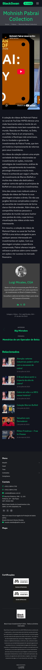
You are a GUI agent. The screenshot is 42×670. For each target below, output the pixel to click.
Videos (15, 314)
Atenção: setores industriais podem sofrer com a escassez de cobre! (28, 363)
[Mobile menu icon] (37, 3)
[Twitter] (21, 305)
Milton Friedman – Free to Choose (27, 433)
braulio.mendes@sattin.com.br (15, 522)
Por (26, 314)
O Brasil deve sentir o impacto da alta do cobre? (26, 380)
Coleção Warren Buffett (27, 405)
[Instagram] (24, 305)
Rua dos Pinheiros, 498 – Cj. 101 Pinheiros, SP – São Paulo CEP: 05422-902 (14, 499)
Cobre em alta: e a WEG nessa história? (27, 394)
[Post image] (8, 362)
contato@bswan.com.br (12, 493)
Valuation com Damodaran (23, 420)
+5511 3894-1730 (10, 486)
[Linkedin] (18, 305)
